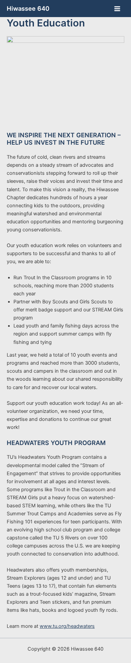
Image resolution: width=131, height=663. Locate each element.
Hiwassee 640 (28, 8)
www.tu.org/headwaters (67, 626)
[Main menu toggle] (117, 9)
